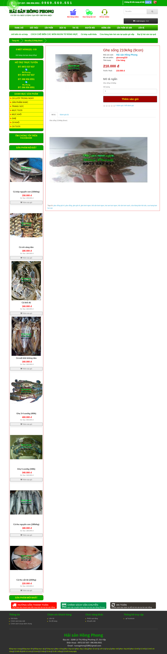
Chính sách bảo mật (18, 621)
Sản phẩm (49, 27)
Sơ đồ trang (53, 621)
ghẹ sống (68, 205)
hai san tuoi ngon (111, 205)
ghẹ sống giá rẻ (59, 205)
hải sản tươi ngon (98, 205)
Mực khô (17, 114)
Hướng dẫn (105, 27)
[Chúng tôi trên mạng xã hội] (148, 2)
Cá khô (15, 122)
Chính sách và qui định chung (21, 624)
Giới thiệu (34, 27)
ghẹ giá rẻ (76, 205)
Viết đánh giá (129, 105)
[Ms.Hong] (26, 82)
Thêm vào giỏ (130, 99)
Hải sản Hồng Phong (126, 55)
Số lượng (106, 87)
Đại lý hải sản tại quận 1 (128, 34)
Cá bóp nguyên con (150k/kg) (26, 192)
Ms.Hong (26, 85)
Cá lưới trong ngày (23, 98)
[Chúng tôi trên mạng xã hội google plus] (155, 2)
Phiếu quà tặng (92, 618)
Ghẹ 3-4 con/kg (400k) (26, 413)
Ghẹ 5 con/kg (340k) (26, 469)
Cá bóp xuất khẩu (69, 34)
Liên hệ (141, 27)
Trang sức (18, 106)
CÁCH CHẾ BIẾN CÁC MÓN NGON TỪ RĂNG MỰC (34, 34)
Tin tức (75, 27)
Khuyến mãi (90, 27)
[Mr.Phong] (26, 70)
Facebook (130, 618)
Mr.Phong (26, 72)
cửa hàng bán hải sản (139, 205)
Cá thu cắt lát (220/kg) (26, 580)
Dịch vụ (62, 27)
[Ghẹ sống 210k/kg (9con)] (72, 68)
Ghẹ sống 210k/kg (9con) (34, 40)
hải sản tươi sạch (124, 205)
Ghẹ (14, 118)
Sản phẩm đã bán (124, 27)
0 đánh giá (119, 105)
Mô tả (53, 115)
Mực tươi (17, 110)
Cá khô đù (26, 302)
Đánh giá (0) (64, 115)
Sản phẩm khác (20, 102)
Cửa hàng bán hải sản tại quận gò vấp (97, 34)
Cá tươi (16, 126)
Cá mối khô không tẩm (26, 358)
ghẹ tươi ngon (86, 205)
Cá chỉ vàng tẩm (26, 247)
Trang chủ (18, 27)
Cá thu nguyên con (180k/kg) (26, 524)
